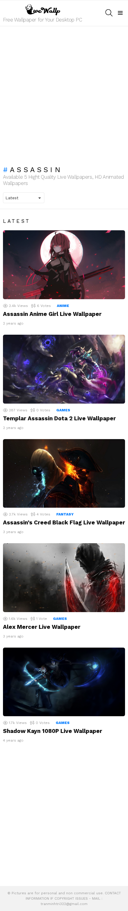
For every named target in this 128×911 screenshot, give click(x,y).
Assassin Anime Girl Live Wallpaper (52, 314)
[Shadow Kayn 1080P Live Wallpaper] (64, 682)
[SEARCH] (109, 13)
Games (63, 410)
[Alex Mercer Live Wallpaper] (64, 577)
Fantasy (65, 514)
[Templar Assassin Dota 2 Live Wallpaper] (64, 369)
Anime (63, 306)
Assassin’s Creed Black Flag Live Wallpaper (64, 522)
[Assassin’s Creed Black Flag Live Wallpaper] (64, 473)
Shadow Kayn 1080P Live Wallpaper (52, 731)
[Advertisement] (64, 93)
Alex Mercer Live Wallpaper (41, 626)
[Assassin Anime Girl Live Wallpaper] (64, 264)
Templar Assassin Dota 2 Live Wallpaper (59, 418)
